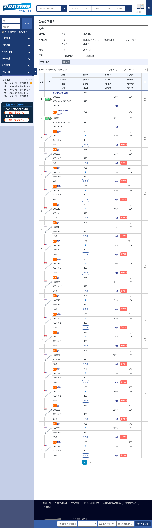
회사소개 (47, 503)
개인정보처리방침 (91, 503)
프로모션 (90, 55)
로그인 (26, 23)
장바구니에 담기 (69, 523)
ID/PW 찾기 (23, 32)
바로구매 (144, 523)
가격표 (85, 144)
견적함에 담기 (127, 523)
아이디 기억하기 (11, 32)
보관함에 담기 (109, 523)
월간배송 (69, 55)
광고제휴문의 (131, 503)
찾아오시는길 (61, 503)
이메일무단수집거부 (112, 503)
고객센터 (47, 506)
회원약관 (75, 503)
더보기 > (29, 79)
